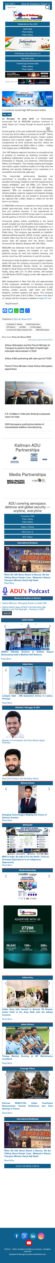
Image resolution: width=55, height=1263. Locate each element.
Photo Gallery (27, 31)
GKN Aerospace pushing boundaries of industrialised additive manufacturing (24, 426)
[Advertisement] (27, 1185)
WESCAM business (42, 330)
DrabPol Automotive (33, 324)
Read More (9, 580)
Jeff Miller (22, 327)
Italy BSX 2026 (27, 58)
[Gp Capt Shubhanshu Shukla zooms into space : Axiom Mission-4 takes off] (27, 1079)
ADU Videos (28, 536)
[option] (15, 457)
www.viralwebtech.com (37, 1243)
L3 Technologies (35, 327)
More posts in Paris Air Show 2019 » (40, 340)
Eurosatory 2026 (27, 516)
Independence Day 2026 (27, 24)
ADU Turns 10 (27, 531)
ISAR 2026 (27, 29)
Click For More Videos (27, 1154)
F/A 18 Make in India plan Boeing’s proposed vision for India (27, 415)
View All (7, 610)
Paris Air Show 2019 (22, 319)
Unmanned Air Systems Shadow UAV (19, 330)
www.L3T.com (45, 298)
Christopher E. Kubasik (14, 324)
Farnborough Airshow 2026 (27, 63)
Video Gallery (27, 34)
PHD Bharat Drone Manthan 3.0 (27, 53)
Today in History (27, 526)
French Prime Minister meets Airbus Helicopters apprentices (28, 367)
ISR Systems (11, 327)
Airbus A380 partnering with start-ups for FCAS (28, 358)
